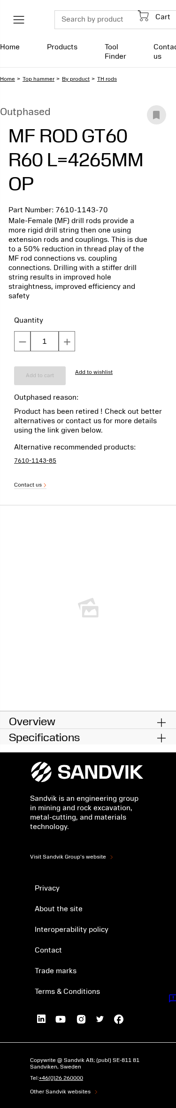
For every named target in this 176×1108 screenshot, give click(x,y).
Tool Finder (115, 51)
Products (62, 47)
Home (10, 47)
